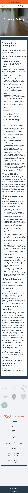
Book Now (14, 421)
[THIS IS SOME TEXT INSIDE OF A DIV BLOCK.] (18, 6)
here (21, 219)
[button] (26, 6)
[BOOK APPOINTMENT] (23, 6)
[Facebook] (12, 426)
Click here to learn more (14, 2)
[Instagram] (15, 426)
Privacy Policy (14, 491)
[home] (6, 6)
